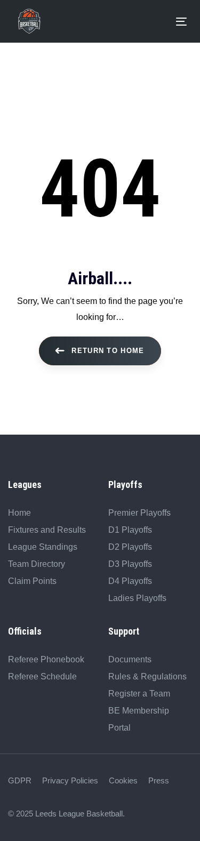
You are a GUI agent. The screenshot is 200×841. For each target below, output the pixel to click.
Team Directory (36, 563)
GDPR (19, 780)
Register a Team (139, 693)
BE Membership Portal (138, 719)
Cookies (123, 780)
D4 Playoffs (130, 581)
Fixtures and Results (47, 529)
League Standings (42, 546)
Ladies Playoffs (137, 598)
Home (19, 512)
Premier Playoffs (139, 512)
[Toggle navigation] (111, 22)
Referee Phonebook (46, 659)
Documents (129, 659)
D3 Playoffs (130, 563)
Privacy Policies (70, 780)
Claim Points (32, 581)
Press (158, 780)
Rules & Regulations (147, 676)
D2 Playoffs (130, 546)
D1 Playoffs (130, 529)
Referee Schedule (42, 676)
